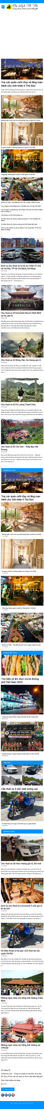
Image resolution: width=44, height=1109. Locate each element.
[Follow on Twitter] (9, 1095)
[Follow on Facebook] (2, 1095)
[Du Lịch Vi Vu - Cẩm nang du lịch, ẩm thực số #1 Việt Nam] (22, 7)
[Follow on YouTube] (13, 1095)
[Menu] (3, 7)
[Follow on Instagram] (6, 1095)
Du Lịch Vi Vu (29, 1103)
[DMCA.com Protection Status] (5, 1108)
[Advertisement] (22, 33)
